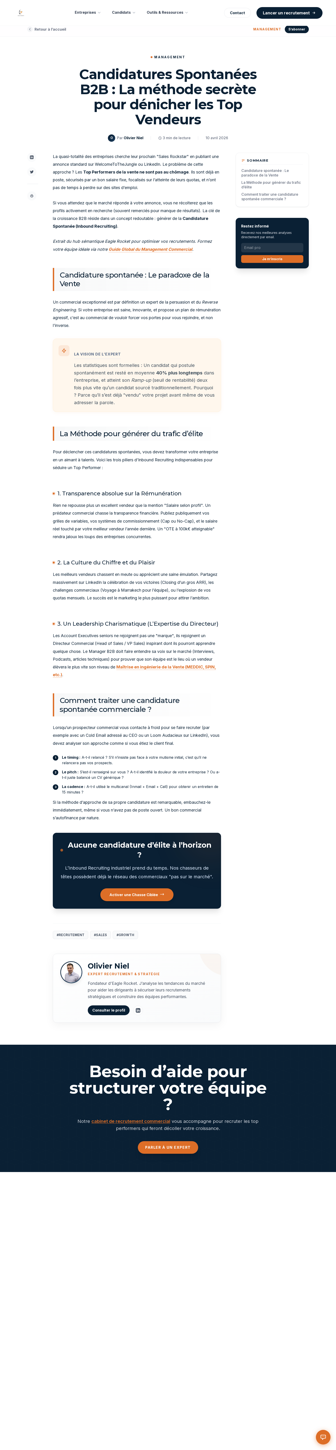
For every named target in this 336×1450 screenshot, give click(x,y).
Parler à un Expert (168, 1147)
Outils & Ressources (165, 12)
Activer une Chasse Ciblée (133, 894)
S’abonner (296, 29)
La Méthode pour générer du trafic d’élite (271, 184)
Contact (237, 13)
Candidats (121, 12)
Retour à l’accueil (50, 29)
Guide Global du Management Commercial (150, 249)
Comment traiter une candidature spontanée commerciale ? (269, 196)
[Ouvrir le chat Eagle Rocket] (323, 1437)
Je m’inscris (272, 259)
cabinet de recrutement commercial (130, 1121)
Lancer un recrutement (286, 13)
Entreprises (85, 12)
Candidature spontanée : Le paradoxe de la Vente (265, 172)
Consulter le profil (108, 1010)
